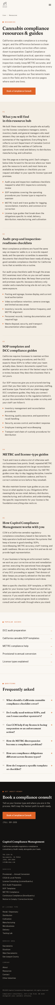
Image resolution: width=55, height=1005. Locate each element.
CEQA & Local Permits (12, 878)
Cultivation (7, 919)
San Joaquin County (11, 957)
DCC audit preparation (27, 630)
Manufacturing (9, 923)
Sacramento (8, 946)
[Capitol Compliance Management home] (5, 5)
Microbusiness (8, 926)
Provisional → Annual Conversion (16, 874)
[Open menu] (49, 4)
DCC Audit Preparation (12, 885)
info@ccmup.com (9, 862)
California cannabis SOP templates (27, 638)
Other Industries (9, 978)
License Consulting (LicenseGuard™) (18, 881)
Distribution (7, 915)
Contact (6, 975)
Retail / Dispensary (10, 912)
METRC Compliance (11, 892)
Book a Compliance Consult (19, 91)
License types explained (27, 661)
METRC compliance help (27, 646)
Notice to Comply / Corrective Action (18, 899)
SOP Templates (9, 888)
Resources (7, 971)
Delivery (6, 930)
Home (4, 15)
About (5, 967)
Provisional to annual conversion (27, 653)
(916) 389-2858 (10, 822)
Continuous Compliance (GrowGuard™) (19, 896)
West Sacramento (10, 953)
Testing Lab (7, 933)
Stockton (6, 950)
